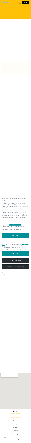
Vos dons (15, 427)
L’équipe (15, 420)
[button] (20, 2)
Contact (16, 430)
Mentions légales (15, 434)
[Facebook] (13, 415)
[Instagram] (18, 415)
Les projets (15, 424)
